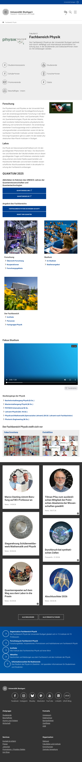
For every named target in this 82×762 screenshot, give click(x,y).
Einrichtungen (48, 747)
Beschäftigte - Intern (16, 91)
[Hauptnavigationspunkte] (75, 12)
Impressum (47, 715)
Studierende (52, 65)
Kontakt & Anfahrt (9, 741)
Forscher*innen (53, 73)
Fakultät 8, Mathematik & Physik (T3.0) (3, 22)
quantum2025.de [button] (23, 196)
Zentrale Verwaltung (50, 749)
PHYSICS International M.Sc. (16, 408)
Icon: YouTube (49, 695)
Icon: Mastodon (41, 695)
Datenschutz (47, 718)
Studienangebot (53, 264)
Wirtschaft (6, 723)
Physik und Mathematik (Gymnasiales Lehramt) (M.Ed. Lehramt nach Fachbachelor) (39, 415)
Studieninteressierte (16, 65)
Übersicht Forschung (15, 261)
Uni (69, 2)
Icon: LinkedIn (58, 695)
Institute (10, 317)
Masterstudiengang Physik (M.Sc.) (19, 404)
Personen (11, 321)
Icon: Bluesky (32, 695)
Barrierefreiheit (48, 720)
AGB (44, 726)
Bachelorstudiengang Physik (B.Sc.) (19, 400)
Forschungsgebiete (15, 268)
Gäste (49, 82)
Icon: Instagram (23, 695)
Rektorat (46, 741)
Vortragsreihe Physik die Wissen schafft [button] (24, 209)
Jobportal (6, 747)
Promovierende (14, 82)
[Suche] (70, 12)
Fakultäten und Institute (52, 744)
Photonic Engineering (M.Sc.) (17, 419)
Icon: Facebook (15, 695)
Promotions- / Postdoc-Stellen (14, 749)
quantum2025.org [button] (23, 190)
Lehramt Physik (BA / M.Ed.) (16, 412)
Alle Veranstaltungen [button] (51, 617)
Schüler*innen (14, 73)
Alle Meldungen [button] (28, 617)
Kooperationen (13, 264)
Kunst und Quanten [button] (24, 214)
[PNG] (61, 107)
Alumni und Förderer (10, 720)
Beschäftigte (7, 718)
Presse (5, 744)
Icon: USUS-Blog (67, 695)
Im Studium (51, 261)
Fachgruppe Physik (14, 324)
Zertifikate (46, 723)
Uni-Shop (6, 752)
